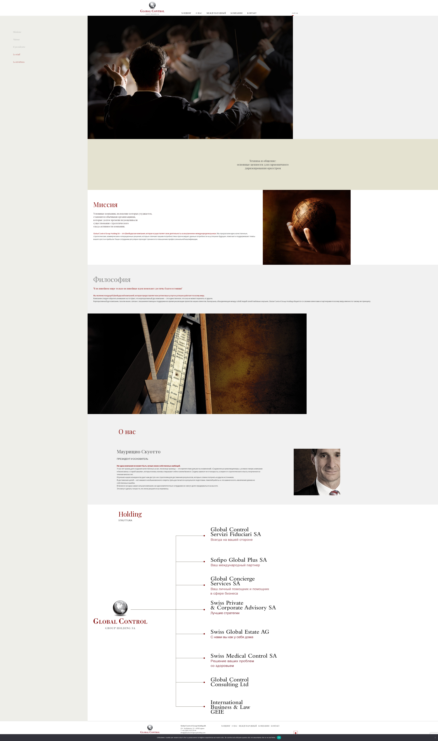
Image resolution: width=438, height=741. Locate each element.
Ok (279, 737)
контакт (252, 13)
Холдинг (186, 13)
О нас (199, 13)
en (297, 13)
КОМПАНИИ (237, 13)
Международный (216, 13)
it (294, 13)
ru (293, 13)
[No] (435, 737)
